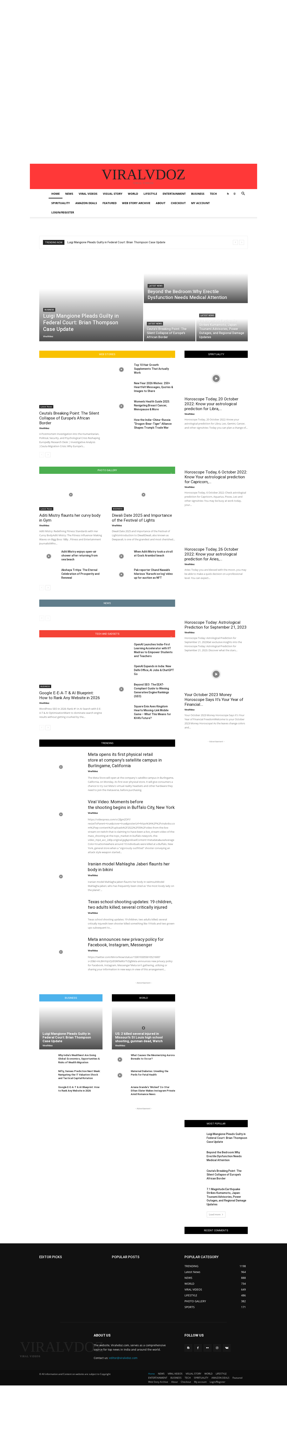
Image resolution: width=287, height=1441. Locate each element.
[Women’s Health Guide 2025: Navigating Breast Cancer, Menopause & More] (121, 406)
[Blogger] (188, 1348)
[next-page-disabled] (47, 618)
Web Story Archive (136, 203)
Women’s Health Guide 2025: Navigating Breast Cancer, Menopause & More (152, 405)
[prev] (235, 242)
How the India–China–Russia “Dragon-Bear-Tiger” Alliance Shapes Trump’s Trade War (153, 423)
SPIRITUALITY (60, 203)
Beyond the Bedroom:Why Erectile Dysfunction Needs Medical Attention (224, 1156)
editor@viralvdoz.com (123, 1358)
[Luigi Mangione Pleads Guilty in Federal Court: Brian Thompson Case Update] (91, 297)
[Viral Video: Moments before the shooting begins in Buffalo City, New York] (61, 814)
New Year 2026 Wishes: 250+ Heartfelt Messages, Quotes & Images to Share (153, 387)
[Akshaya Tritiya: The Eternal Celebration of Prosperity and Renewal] (48, 574)
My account (200, 203)
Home (55, 193)
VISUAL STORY (112, 193)
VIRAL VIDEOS (88, 193)
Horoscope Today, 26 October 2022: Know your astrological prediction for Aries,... (211, 554)
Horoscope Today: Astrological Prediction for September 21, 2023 (215, 625)
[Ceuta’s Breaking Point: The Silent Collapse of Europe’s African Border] (169, 322)
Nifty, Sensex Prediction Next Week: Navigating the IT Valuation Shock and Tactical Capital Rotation (79, 1075)
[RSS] (228, 193)
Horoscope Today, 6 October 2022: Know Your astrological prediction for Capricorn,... (215, 477)
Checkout (178, 203)
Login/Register (62, 212)
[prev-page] (41, 454)
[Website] (234, 193)
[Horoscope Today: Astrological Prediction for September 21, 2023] (216, 601)
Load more (215, 1214)
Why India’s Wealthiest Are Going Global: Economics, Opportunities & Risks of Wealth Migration (79, 1059)
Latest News (155, 286)
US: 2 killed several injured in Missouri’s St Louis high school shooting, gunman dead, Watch (139, 1037)
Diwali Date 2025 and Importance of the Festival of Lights (142, 518)
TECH (213, 193)
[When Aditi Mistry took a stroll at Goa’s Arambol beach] (121, 556)
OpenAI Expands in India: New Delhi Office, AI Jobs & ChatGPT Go (154, 670)
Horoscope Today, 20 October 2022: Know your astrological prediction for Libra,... (211, 404)
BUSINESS (197, 193)
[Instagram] (217, 1348)
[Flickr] (207, 1348)
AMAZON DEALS (86, 203)
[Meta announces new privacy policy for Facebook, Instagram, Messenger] (61, 952)
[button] (243, 194)
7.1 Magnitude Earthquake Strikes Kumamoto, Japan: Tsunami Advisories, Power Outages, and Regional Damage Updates (226, 1197)
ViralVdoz (44, 428)
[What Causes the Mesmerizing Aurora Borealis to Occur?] (120, 1059)
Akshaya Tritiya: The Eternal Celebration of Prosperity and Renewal (80, 573)
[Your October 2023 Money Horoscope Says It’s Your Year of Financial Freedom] (216, 674)
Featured (109, 203)
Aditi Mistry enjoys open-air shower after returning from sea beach (79, 555)
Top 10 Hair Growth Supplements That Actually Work (151, 368)
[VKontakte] (227, 1348)
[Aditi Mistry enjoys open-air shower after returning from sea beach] (48, 556)
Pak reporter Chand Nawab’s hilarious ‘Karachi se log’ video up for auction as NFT (153, 573)
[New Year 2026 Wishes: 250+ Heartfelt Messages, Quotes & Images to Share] (121, 388)
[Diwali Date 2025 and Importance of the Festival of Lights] (143, 494)
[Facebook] (198, 1348)
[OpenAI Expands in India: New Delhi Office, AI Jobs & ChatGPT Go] (121, 671)
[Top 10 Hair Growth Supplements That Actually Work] (121, 369)
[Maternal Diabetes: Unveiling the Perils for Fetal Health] (120, 1075)
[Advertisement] (117, 27)
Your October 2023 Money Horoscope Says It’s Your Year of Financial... (213, 699)
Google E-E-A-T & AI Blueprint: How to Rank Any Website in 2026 (69, 695)
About (160, 203)
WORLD (133, 193)
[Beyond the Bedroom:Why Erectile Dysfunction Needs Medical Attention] (196, 278)
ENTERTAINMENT (174, 193)
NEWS (69, 193)
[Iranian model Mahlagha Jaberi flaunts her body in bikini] (61, 876)
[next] (241, 242)
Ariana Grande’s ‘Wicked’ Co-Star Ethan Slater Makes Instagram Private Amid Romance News (153, 1091)
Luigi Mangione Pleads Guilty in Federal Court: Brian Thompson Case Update (116, 242)
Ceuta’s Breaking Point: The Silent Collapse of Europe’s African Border (69, 418)
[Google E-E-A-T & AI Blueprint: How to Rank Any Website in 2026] (70, 665)
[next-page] (47, 454)
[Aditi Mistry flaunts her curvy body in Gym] (70, 494)
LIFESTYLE (150, 193)
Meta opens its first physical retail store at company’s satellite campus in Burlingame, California (125, 760)
